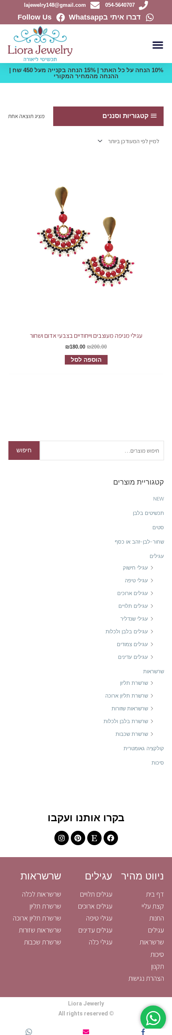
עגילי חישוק (135, 567)
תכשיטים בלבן (148, 513)
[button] (158, 45)
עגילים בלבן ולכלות (127, 631)
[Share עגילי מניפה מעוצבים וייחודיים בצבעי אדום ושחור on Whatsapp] (28, 1032)
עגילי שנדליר (134, 618)
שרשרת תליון (134, 683)
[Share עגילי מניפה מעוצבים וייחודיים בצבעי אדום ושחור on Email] (85, 1032)
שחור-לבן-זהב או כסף (139, 541)
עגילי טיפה (136, 580)
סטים (158, 527)
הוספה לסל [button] (86, 360)
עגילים (157, 556)
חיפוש (24, 450)
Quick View (86, 319)
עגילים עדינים (133, 657)
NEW (158, 498)
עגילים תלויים (133, 606)
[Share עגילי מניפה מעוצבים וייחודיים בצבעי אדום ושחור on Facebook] (143, 1032)
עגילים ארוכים (132, 593)
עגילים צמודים (132, 644)
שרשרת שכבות (132, 734)
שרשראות (153, 671)
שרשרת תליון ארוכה (126, 695)
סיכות (158, 762)
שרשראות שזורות (130, 708)
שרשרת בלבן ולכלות (126, 721)
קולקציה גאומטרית (144, 748)
